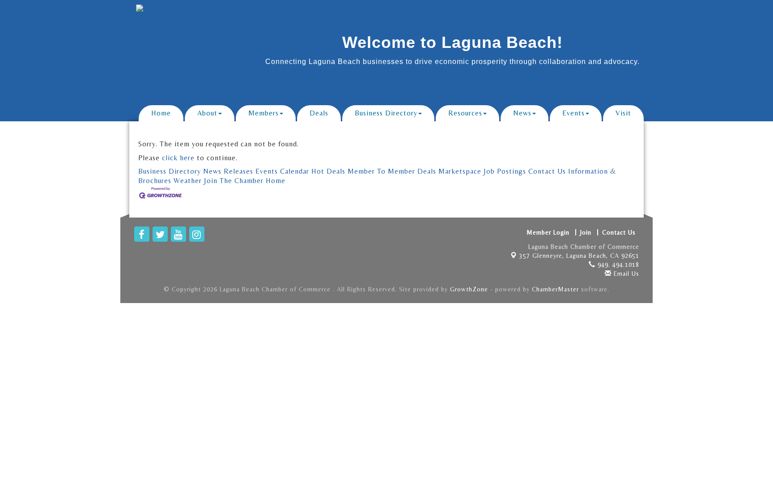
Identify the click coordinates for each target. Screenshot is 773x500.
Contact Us (547, 171)
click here (178, 158)
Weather (188, 180)
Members (263, 113)
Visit (623, 113)
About (207, 113)
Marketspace (459, 171)
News (522, 113)
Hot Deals (328, 171)
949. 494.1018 (617, 264)
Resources (465, 113)
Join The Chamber (233, 180)
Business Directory (386, 113)
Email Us (625, 273)
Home (161, 113)
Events (573, 113)
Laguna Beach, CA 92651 (579, 255)
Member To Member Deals (392, 171)
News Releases (228, 171)
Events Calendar (282, 171)
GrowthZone (469, 289)
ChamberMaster (555, 289)
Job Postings (505, 171)
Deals (319, 113)
